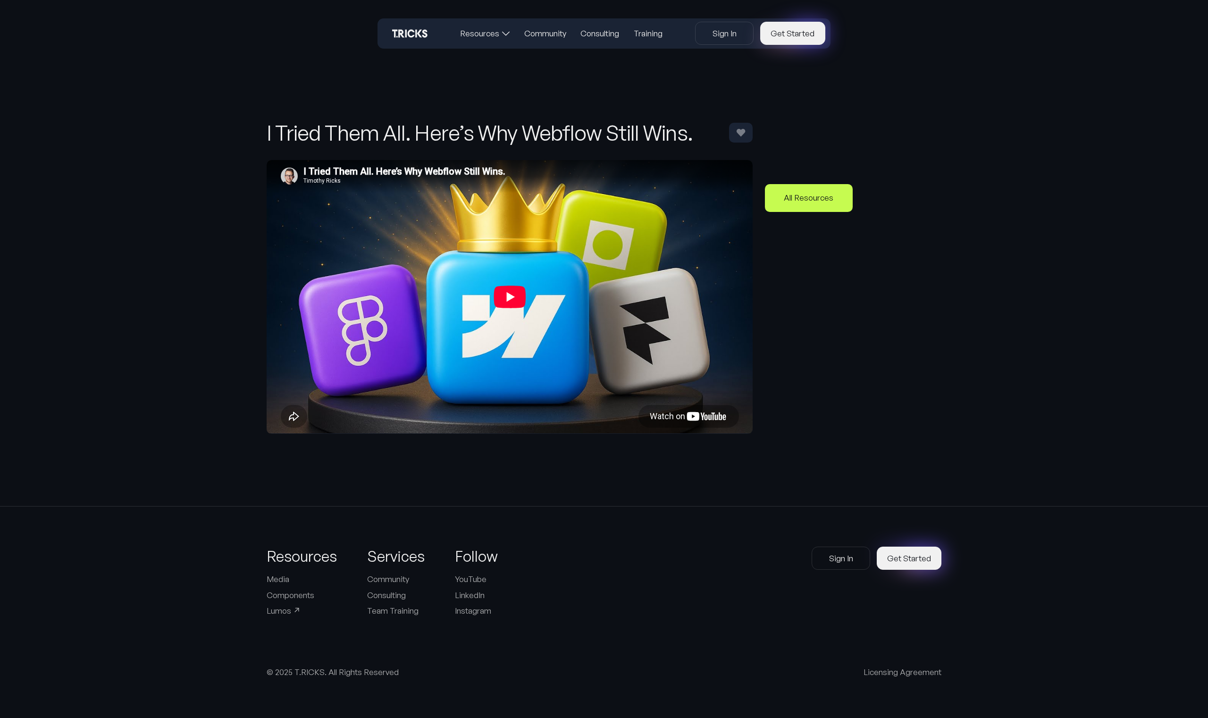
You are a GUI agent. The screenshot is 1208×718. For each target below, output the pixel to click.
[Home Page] (410, 33)
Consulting (386, 595)
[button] (485, 33)
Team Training (393, 611)
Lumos (284, 610)
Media (278, 579)
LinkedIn (470, 595)
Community (388, 579)
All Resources (808, 198)
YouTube (471, 579)
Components (290, 595)
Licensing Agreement (902, 672)
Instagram (473, 611)
